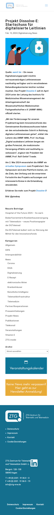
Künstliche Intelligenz (17, 292)
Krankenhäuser (14, 287)
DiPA (7, 250)
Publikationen (12, 320)
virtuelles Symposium (15, 166)
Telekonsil (10, 325)
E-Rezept (11, 277)
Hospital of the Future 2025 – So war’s (24, 213)
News (34, 33)
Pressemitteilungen (15, 311)
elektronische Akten (17, 282)
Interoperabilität (13, 254)
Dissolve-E (31, 91)
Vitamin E (10, 335)
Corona (11, 263)
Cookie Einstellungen (16, 442)
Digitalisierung (25, 33)
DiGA (9, 268)
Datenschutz (13, 429)
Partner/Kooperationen (16, 306)
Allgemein (10, 245)
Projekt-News (12, 316)
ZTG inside (10, 340)
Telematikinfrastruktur (18, 296)
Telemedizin (13, 301)
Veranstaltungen (13, 330)
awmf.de (17, 72)
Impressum (12, 433)
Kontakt (11, 437)
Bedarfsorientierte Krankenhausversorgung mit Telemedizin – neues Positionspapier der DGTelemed (26, 222)
